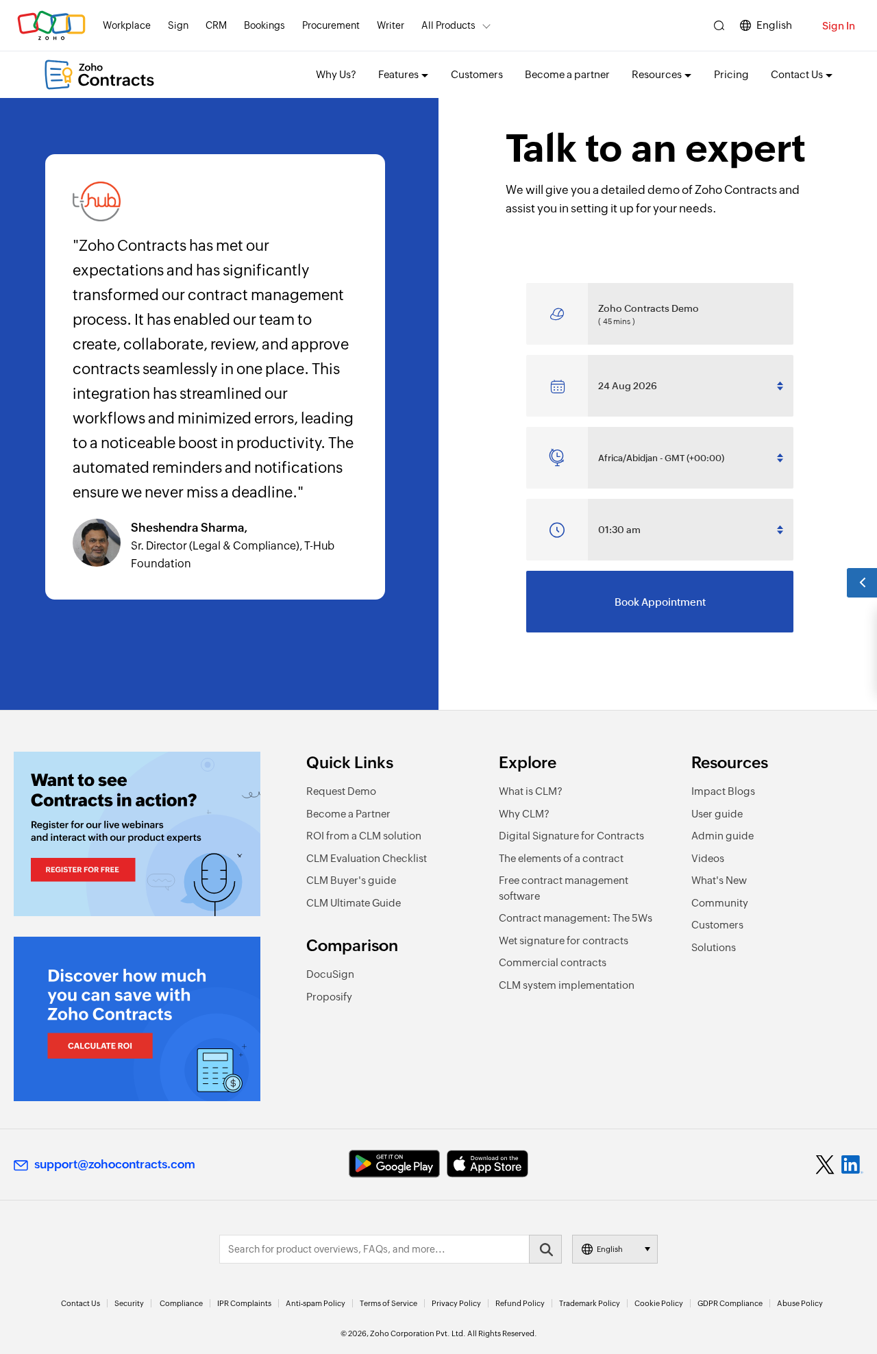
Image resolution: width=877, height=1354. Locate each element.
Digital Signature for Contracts (571, 835)
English (774, 25)
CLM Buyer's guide (351, 880)
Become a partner (567, 74)
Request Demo (341, 791)
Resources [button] (657, 74)
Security (129, 1303)
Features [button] (398, 74)
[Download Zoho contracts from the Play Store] (394, 1164)
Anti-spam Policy (315, 1303)
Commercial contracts (552, 962)
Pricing (731, 74)
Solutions (713, 947)
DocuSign (330, 974)
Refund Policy (520, 1303)
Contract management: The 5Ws (575, 918)
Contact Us (80, 1303)
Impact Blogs (723, 791)
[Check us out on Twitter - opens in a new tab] (825, 1164)
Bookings (264, 25)
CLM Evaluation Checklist (366, 858)
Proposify (329, 996)
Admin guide (722, 835)
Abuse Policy (800, 1303)
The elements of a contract (561, 858)
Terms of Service (388, 1303)
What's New (719, 880)
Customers (477, 74)
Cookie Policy (658, 1303)
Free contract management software (563, 888)
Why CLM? (524, 814)
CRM (216, 25)
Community (719, 903)
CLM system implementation (566, 985)
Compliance (181, 1303)
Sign (178, 25)
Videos (707, 858)
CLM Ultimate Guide (353, 903)
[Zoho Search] (719, 26)
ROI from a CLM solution (363, 835)
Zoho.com (51, 25)
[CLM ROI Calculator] (137, 1019)
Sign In (838, 26)
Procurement (331, 25)
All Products (448, 25)
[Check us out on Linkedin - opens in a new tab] (852, 1164)
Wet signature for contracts (563, 940)
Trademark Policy (589, 1303)
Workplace (127, 25)
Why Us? (336, 74)
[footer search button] (545, 1249)
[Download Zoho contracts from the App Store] (487, 1164)
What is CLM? (531, 791)
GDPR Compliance (730, 1303)
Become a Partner (348, 814)
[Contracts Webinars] (137, 834)
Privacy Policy (456, 1303)
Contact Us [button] (797, 74)
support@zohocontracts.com (114, 1164)
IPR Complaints (244, 1303)
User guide (717, 814)
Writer (390, 25)
